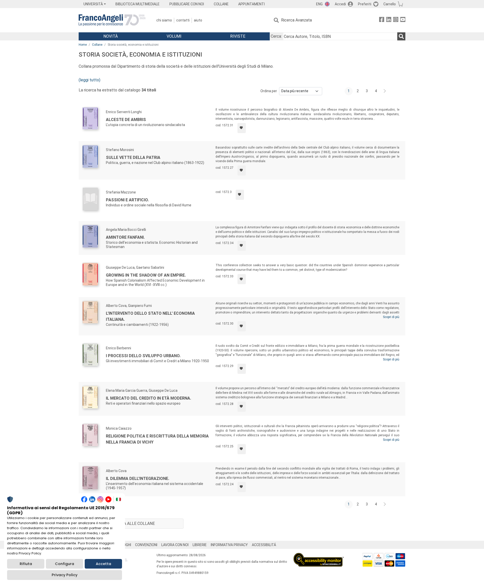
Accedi (340, 4)
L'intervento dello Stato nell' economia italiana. (150, 316)
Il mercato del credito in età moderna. (148, 398)
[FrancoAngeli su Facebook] (381, 20)
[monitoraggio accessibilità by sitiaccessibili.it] (318, 555)
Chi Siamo (164, 20)
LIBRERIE (200, 545)
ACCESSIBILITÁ (264, 545)
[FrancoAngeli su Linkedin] (388, 20)
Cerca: (276, 36)
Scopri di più (391, 317)
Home (83, 44)
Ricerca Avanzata (296, 20)
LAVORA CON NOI (175, 545)
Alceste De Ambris (126, 119)
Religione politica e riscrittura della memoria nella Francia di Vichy (157, 439)
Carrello (389, 4)
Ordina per (268, 91)
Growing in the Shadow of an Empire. (146, 275)
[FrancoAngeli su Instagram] (395, 20)
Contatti (183, 20)
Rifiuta (26, 563)
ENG (319, 4)
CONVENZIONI (146, 545)
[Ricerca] (401, 36)
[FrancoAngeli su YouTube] (402, 20)
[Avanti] (385, 91)
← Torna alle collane (131, 523)
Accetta (103, 563)
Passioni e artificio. (127, 200)
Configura (64, 563)
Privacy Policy (64, 574)
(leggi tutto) (89, 80)
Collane (97, 44)
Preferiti (364, 4)
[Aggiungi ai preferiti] (241, 128)
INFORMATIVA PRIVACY (229, 545)
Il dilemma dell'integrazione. (137, 478)
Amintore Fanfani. (125, 237)
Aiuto (198, 20)
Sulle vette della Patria (133, 157)
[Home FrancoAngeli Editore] (112, 20)
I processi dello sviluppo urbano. (143, 355)
